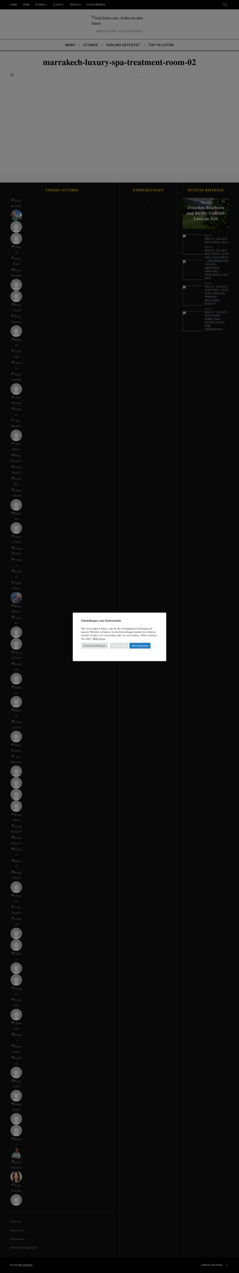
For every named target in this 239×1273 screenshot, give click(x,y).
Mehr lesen (99, 638)
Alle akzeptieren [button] (140, 645)
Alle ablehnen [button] (119, 645)
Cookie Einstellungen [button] (94, 645)
